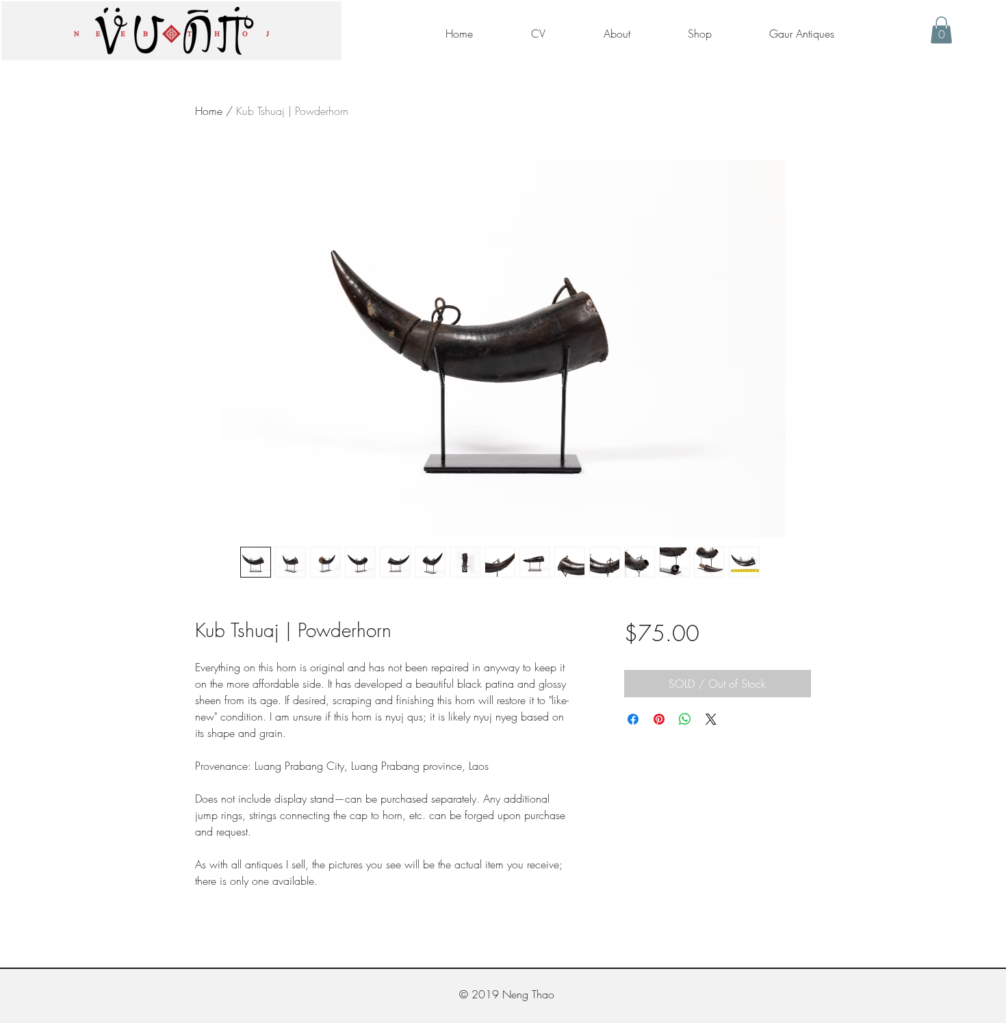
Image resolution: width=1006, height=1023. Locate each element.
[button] (941, 29)
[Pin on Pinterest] (659, 719)
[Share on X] (711, 719)
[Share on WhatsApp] (685, 719)
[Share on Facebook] (633, 719)
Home (208, 110)
